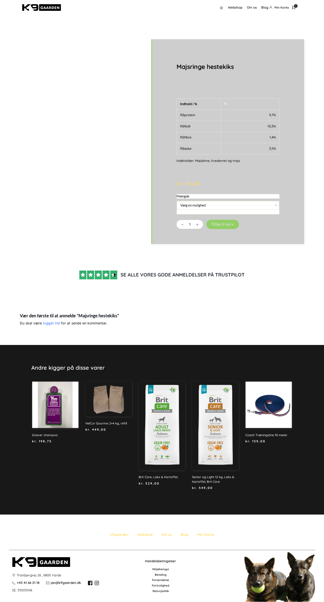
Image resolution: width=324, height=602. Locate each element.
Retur (156, 591)
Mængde (183, 196)
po (162, 591)
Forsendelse (160, 580)
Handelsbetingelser (160, 561)
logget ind (51, 323)
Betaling (160, 574)
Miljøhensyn (160, 569)
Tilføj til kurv (222, 224)
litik (166, 591)
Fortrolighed (160, 585)
